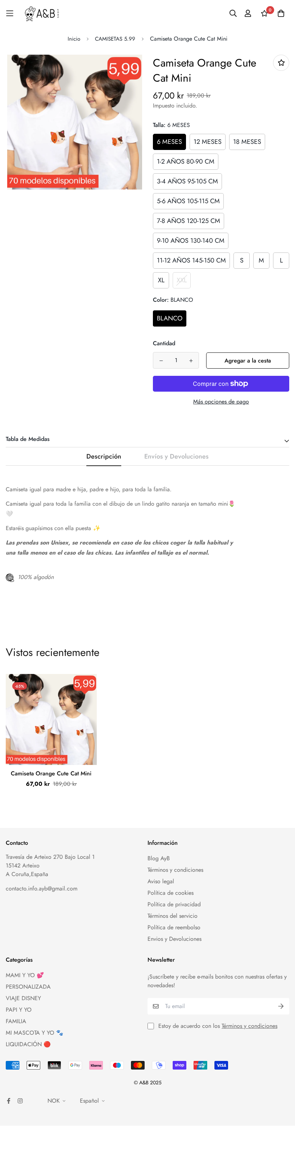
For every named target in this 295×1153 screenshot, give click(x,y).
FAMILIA (16, 1021)
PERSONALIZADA (28, 987)
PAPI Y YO (19, 1010)
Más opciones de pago (221, 401)
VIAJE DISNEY (23, 998)
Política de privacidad (174, 904)
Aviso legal (161, 881)
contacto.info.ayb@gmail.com (41, 888)
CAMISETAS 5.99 (115, 39)
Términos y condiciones (175, 870)
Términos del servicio (173, 916)
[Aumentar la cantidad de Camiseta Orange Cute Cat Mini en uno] (191, 360)
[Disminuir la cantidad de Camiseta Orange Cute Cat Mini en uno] (161, 360)
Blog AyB (159, 858)
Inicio (74, 39)
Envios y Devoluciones (174, 939)
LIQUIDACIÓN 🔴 (28, 1044)
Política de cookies (171, 893)
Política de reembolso (174, 927)
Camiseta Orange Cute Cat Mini (51, 773)
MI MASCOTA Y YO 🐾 (34, 1033)
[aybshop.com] (41, 13)
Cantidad (164, 343)
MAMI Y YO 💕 (25, 975)
